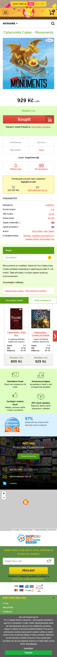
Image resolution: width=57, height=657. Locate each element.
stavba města (32, 239)
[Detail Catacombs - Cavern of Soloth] (40, 319)
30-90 (51, 218)
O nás (5, 603)
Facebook (7, 611)
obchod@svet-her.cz (37, 190)
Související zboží (14, 300)
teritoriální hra (47, 239)
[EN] (52, 222)
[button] (25, 502)
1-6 (52, 209)
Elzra (41, 150)
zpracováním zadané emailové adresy (28, 579)
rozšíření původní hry (43, 235)
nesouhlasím (28, 648)
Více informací (31, 644)
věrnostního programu (41, 127)
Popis (8, 250)
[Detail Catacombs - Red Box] (16, 319)
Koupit (24, 119)
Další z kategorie (42, 300)
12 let (51, 214)
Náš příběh (8, 607)
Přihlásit (28, 570)
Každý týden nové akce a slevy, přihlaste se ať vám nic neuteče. (28, 552)
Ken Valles (49, 231)
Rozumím (28, 653)
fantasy (27, 235)
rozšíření (49, 205)
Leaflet (16, 530)
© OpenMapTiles (27, 530)
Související (28, 257)
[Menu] (5, 12)
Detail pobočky (28, 456)
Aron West (37, 231)
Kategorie (9, 23)
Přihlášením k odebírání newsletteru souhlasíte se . (28, 577)
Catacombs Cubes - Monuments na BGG (25, 291)
